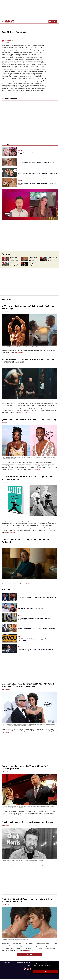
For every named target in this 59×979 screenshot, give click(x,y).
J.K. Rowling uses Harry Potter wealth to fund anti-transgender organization (52, 260)
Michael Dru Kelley (6, 904)
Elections (20, 160)
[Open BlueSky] (28, 968)
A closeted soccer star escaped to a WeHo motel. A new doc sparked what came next (28, 360)
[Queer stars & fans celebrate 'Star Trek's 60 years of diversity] (29, 440)
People (20, 171)
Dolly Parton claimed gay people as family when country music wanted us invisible (37, 183)
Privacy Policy (36, 965)
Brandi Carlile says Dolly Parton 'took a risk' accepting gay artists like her (37, 173)
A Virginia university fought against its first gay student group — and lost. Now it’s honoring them (37, 639)
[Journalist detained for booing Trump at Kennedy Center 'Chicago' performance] (29, 790)
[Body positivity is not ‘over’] (9, 151)
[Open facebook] (25, 968)
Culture (20, 626)
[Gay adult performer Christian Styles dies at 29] (9, 607)
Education (20, 636)
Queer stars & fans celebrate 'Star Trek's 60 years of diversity (29, 419)
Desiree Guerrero (6, 365)
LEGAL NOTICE (29, 965)
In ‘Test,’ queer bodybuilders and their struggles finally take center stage (28, 307)
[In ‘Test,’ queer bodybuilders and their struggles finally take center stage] (29, 330)
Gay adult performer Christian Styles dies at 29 (30, 608)
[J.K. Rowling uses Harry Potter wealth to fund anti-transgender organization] (43, 259)
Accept (45, 971)
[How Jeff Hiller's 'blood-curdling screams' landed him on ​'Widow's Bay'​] (29, 563)
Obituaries (21, 606)
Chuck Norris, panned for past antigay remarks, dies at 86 (27, 822)
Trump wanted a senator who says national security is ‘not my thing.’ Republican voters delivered (36, 163)
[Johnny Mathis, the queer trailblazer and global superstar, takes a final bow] (24, 264)
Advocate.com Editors (10, 40)
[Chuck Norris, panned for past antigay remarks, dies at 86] (29, 843)
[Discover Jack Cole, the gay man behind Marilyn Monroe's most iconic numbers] (29, 500)
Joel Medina (5, 545)
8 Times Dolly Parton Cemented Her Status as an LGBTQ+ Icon (14, 260)
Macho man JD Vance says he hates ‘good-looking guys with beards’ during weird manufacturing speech (36, 649)
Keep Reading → (19, 352)
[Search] (46, 21)
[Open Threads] (31, 968)
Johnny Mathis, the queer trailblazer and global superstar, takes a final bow (33, 265)
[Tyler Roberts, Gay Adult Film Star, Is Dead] (5, 264)
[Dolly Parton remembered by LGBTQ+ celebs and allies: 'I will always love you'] (9, 628)
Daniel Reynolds (5, 311)
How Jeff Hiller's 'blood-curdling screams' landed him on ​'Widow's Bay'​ (27, 540)
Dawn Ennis (5, 422)
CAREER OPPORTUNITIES (18, 963)
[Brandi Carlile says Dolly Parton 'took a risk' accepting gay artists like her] (9, 172)
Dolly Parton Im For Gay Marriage (33, 259)
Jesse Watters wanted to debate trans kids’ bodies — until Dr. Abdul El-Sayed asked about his (37, 598)
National (20, 595)
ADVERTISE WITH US (28, 963)
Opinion (20, 180)
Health (20, 150)
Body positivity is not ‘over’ (25, 153)
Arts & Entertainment (11, 27)
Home (3, 27)
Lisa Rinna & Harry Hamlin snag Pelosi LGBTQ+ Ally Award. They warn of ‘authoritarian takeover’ (28, 685)
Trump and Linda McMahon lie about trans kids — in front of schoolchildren (34, 618)
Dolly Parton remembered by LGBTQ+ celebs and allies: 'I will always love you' (36, 629)
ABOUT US (10, 963)
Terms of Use (46, 965)
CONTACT (5, 963)
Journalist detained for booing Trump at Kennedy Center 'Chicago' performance (27, 767)
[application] (30, 204)
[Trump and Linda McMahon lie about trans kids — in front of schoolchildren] (9, 617)
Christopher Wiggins (6, 689)
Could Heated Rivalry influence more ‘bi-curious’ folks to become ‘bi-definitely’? (27, 900)
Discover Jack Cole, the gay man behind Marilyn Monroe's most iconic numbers (27, 477)
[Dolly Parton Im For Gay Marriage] (24, 259)
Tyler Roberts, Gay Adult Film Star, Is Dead (14, 264)
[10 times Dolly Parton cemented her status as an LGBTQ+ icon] (5, 259)
